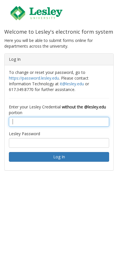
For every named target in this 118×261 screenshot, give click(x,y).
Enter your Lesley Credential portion (57, 109)
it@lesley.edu (72, 83)
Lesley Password (24, 133)
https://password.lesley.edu (34, 78)
